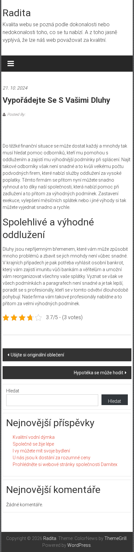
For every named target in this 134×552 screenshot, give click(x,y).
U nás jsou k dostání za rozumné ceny (51, 457)
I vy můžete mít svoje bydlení (41, 450)
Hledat (12, 390)
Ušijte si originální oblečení (37, 354)
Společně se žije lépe (33, 444)
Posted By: (16, 114)
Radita (17, 12)
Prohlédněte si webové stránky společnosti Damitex (65, 464)
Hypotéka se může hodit (98, 372)
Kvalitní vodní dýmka (34, 437)
